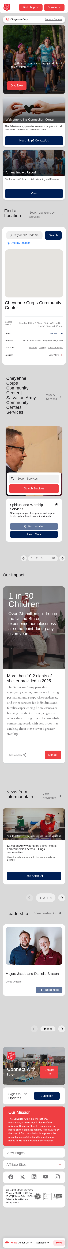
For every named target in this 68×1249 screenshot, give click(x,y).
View (34, 193)
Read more (49, 990)
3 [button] (42, 558)
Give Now (17, 85)
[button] (24, 558)
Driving (42, 347)
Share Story (18, 755)
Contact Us (49, 1072)
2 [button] (37, 558)
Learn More (34, 534)
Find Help (28, 7)
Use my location (18, 243)
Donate (52, 7)
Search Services (34, 488)
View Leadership (48, 913)
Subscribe (47, 1095)
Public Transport (55, 347)
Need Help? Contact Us (34, 140)
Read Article (34, 876)
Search (53, 235)
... (47, 558)
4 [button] (51, 897)
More (59, 1242)
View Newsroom (52, 795)
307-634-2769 (56, 333)
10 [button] (53, 558)
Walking (33, 347)
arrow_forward (62, 898)
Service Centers (53, 19)
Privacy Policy (20, 1196)
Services (43, 1242)
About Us (25, 1242)
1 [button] (32, 558)
